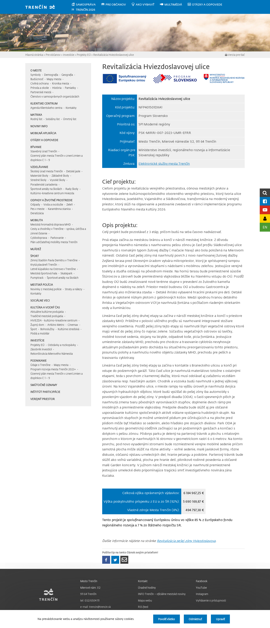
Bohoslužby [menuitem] (47, 329)
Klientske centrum (44, 103)
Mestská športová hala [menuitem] (43, 273)
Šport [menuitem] (33, 329)
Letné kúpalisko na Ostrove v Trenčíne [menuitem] (53, 269)
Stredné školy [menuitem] (38, 180)
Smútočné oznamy (43, 384)
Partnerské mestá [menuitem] (40, 92)
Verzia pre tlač (236, 54)
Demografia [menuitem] (51, 74)
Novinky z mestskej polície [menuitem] (45, 289)
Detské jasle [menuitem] (73, 171)
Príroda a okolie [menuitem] (39, 87)
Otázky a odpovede (44, 140)
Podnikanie (38, 360)
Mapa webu (145, 600)
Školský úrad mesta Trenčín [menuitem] (46, 171)
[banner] (42, 7)
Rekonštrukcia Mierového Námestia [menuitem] (51, 353)
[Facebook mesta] (265, 201)
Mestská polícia (41, 284)
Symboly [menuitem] (35, 74)
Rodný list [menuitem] (36, 119)
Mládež (35, 249)
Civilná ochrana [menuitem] (39, 83)
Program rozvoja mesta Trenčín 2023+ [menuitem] (53, 369)
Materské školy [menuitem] (39, 175)
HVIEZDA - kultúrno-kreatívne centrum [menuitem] (53, 320)
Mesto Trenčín (88, 581)
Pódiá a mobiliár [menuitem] (39, 333)
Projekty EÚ (84, 54)
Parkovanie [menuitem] (57, 237)
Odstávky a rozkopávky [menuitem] (62, 345)
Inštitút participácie (45, 391)
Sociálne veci (40, 300)
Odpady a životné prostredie (51, 200)
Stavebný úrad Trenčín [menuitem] (43, 151)
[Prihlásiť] (265, 218)
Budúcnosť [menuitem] (36, 79)
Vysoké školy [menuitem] (57, 180)
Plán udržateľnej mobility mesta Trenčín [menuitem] (53, 242)
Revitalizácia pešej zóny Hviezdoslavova (186, 541)
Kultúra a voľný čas (45, 307)
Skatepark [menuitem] (66, 273)
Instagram (202, 594)
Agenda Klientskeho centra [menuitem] (46, 107)
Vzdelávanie (39, 167)
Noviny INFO (39, 126)
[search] (265, 192)
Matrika (36, 114)
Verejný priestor (42, 399)
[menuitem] (86, 5)
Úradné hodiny (147, 587)
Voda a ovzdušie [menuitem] (53, 204)
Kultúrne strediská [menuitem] (68, 329)
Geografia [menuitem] (67, 74)
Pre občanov (53, 54)
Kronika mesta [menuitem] (60, 83)
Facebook (201, 581)
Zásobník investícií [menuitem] (41, 349)
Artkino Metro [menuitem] (55, 324)
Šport (34, 256)
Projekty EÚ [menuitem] (37, 345)
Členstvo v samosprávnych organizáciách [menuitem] (54, 96)
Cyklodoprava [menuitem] (38, 237)
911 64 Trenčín (88, 594)
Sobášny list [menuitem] (53, 119)
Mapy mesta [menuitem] (54, 79)
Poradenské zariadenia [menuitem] (43, 184)
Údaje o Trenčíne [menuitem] (40, 365)
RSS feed (143, 606)
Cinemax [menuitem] (73, 324)
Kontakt (142, 581)
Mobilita (36, 220)
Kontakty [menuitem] (71, 107)
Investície (68, 54)
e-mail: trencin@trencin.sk (95, 606)
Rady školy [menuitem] (71, 188)
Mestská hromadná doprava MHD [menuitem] (50, 224)
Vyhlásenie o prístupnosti (211, 600)
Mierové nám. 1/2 (90, 587)
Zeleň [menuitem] (69, 204)
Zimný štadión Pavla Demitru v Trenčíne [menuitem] (53, 260)
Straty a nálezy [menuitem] (73, 289)
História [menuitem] (56, 87)
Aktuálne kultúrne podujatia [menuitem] (47, 311)
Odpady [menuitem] (35, 204)
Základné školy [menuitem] (60, 175)
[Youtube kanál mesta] (265, 210)
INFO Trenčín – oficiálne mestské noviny (162, 594)
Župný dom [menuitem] (37, 324)
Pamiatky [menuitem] (70, 87)
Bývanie (36, 147)
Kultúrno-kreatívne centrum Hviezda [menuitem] (52, 193)
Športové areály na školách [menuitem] (46, 188)
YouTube (201, 587)
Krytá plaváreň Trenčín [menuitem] (43, 264)
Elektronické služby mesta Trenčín (164, 164)
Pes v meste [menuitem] (37, 208)
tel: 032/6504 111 (89, 600)
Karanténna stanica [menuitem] (59, 208)
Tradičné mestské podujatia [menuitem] (46, 316)
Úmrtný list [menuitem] (69, 119)
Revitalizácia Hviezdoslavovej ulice (113, 54)
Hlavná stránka (34, 54)
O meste (36, 70)
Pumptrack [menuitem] (36, 277)
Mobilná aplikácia (43, 133)
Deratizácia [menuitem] (37, 213)
